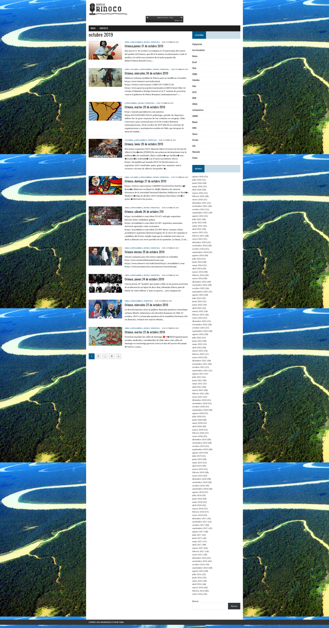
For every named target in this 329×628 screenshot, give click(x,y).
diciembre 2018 (199, 478)
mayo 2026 (197, 186)
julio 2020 (196, 416)
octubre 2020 (198, 406)
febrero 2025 (198, 235)
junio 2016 (197, 577)
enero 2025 (197, 239)
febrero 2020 (198, 432)
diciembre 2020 (199, 400)
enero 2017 (197, 554)
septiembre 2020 (200, 409)
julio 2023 (196, 298)
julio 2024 (196, 258)
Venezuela (155, 42)
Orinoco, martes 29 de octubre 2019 (145, 107)
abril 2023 (197, 308)
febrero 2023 (198, 314)
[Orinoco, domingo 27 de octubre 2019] (105, 193)
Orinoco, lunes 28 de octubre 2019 (144, 144)
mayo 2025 (197, 225)
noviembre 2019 (199, 442)
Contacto (103, 28)
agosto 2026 (198, 176)
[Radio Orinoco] (164, 9)
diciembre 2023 (199, 281)
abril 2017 (197, 544)
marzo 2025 (197, 232)
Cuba (194, 86)
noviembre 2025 (199, 206)
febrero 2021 (198, 393)
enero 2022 (197, 357)
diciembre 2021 (199, 360)
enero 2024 (197, 278)
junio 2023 (197, 301)
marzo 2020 (197, 429)
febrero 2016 (198, 590)
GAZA (194, 92)
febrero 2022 (198, 354)
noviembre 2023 (199, 284)
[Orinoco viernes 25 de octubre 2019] (105, 263)
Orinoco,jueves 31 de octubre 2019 (144, 46)
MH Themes (120, 622)
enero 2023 (197, 317)
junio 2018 (197, 498)
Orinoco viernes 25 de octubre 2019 (144, 251)
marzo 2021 (197, 390)
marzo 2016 (197, 587)
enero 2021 (197, 396)
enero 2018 (197, 515)
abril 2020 (197, 426)
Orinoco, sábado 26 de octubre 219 (144, 211)
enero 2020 (197, 436)
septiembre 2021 (200, 370)
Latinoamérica (136, 42)
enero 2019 (197, 475)
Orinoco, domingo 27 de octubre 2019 (145, 181)
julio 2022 (196, 337)
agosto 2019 (198, 452)
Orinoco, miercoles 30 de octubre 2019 (146, 73)
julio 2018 (196, 495)
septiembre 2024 (200, 252)
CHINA (194, 74)
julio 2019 (196, 455)
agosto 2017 (198, 531)
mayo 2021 (197, 383)
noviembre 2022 (199, 324)
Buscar (195, 601)
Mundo (147, 42)
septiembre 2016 (200, 567)
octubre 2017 (198, 525)
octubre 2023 (198, 288)
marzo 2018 (197, 508)
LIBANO (195, 116)
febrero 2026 (198, 196)
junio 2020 (197, 419)
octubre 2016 (198, 564)
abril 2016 (197, 584)
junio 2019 (197, 459)
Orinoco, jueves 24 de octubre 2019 (144, 279)
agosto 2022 (198, 334)
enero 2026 (197, 199)
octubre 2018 (198, 485)
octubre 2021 (198, 367)
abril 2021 (197, 386)
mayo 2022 (197, 344)
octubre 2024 (198, 248)
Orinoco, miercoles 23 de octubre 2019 (146, 304)
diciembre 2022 (199, 321)
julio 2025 (196, 219)
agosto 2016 (198, 571)
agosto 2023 (198, 294)
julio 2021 (196, 377)
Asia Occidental (198, 50)
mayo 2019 (197, 462)
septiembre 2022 (200, 331)
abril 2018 (197, 505)
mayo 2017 (197, 541)
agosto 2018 (198, 492)
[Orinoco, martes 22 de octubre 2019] (105, 343)
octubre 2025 (198, 209)
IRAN (194, 98)
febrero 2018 (198, 511)
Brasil (194, 62)
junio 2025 (197, 222)
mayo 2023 (197, 304)
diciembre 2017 (199, 518)
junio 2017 (197, 538)
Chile (127, 42)
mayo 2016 (197, 580)
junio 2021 (197, 380)
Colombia (134, 69)
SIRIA (194, 127)
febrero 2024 (198, 275)
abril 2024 (197, 268)
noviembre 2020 (199, 403)
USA (193, 145)
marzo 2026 (197, 193)
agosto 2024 (198, 255)
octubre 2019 (198, 446)
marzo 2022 (197, 350)
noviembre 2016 (199, 561)
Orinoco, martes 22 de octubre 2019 (145, 332)
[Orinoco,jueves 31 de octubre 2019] (105, 57)
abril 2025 (197, 229)
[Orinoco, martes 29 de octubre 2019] (105, 118)
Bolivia (194, 56)
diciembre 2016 (199, 557)
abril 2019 (197, 465)
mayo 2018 (197, 502)
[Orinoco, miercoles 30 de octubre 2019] (105, 85)
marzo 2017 (197, 548)
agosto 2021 (198, 373)
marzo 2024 (197, 271)
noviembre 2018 (199, 482)
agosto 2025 (198, 216)
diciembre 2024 (199, 242)
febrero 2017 (198, 551)
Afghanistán (197, 44)
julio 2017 (196, 534)
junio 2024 (197, 261)
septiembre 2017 (200, 528)
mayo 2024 (197, 265)
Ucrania (195, 139)
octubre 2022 (198, 327)
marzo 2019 (197, 469)
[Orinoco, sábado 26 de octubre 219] (105, 223)
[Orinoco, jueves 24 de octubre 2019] (105, 291)
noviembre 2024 (199, 245)
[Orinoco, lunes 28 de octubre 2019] (105, 156)
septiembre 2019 (200, 449)
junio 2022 (197, 340)
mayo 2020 (197, 423)
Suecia (194, 134)
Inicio (93, 28)
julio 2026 (196, 179)
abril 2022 (197, 347)
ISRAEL (195, 104)
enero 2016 (197, 594)
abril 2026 (197, 189)
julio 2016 (196, 574)
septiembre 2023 (200, 291)
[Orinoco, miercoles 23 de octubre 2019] (105, 316)
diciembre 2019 (199, 439)
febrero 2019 (198, 472)
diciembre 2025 (199, 202)
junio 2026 (197, 183)
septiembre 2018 (200, 488)
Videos (195, 157)
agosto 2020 (198, 413)
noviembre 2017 (199, 521)
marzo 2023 (197, 311)
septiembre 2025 (200, 212)
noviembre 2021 (199, 363)
